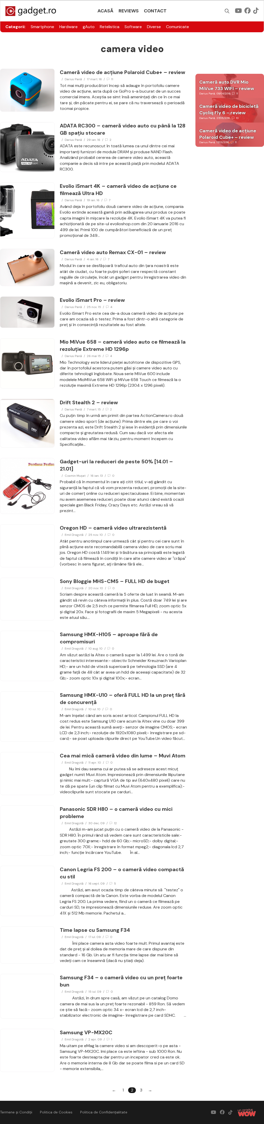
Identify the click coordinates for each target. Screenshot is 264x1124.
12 (115, 823)
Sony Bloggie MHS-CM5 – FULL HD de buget (114, 581)
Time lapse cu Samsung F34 (95, 930)
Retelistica (109, 26)
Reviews (129, 11)
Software (133, 26)
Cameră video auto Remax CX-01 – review (113, 252)
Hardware (68, 26)
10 (237, 118)
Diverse (154, 26)
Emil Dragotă (74, 535)
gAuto (89, 26)
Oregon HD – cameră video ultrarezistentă (113, 527)
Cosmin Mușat (75, 476)
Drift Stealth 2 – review (89, 402)
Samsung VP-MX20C (86, 1032)
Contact (155, 11)
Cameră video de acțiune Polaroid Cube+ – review (122, 72)
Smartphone (42, 26)
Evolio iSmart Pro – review (92, 300)
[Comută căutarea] (227, 11)
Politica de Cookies (56, 1112)
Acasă (105, 11)
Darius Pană (73, 79)
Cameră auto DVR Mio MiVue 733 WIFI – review (226, 85)
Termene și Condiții (16, 1112)
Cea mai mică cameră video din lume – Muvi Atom (122, 755)
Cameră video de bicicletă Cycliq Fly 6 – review (229, 109)
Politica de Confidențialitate (103, 1112)
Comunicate (177, 26)
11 (112, 79)
